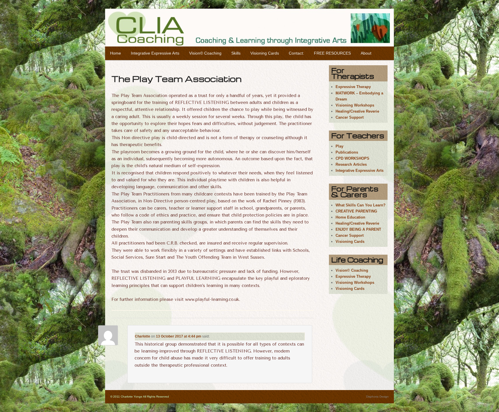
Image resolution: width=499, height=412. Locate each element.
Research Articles (351, 164)
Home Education (350, 217)
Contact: (296, 53)
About (366, 53)
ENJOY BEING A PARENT (358, 229)
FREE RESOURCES (332, 53)
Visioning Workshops (355, 105)
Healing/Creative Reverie (357, 111)
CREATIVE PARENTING (356, 211)
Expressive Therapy (353, 87)
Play (339, 146)
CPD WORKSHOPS (352, 158)
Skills (236, 53)
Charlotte (142, 336)
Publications (347, 152)
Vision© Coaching (205, 53)
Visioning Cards (264, 53)
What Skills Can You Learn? (361, 205)
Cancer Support (350, 117)
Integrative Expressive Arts (155, 53)
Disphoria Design (377, 396)
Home (115, 53)
